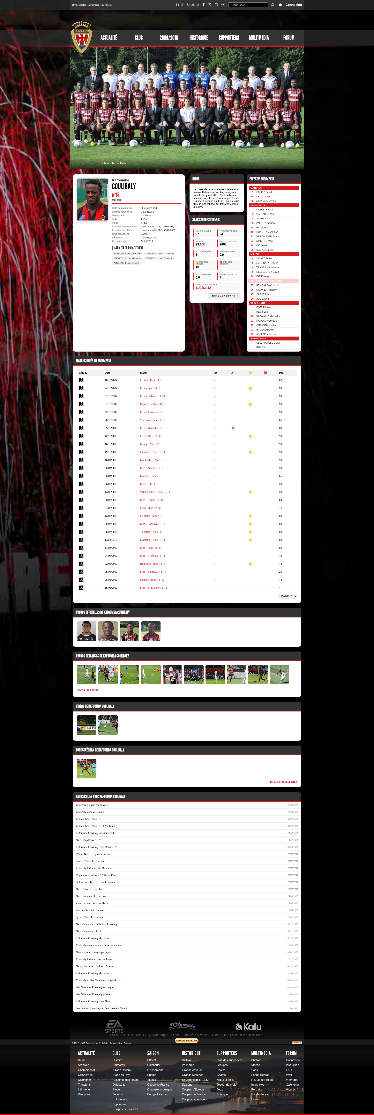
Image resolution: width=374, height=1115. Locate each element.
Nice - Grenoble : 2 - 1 (152, 555)
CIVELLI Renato (264, 209)
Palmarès (119, 1065)
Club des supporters (229, 1060)
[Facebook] (204, 4)
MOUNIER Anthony (266, 289)
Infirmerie (84, 1089)
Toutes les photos (87, 689)
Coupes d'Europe (193, 1089)
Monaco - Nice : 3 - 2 (152, 476)
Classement (85, 1074)
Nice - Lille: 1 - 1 (149, 484)
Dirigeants (119, 1084)
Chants (221, 1074)
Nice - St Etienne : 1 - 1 (153, 587)
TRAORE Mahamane (267, 267)
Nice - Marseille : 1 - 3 (152, 428)
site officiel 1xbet (251, 1035)
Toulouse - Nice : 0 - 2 (152, 531)
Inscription (292, 1065)
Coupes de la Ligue (194, 1099)
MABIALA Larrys (264, 250)
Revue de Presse (262, 1079)
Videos (151, 1079)
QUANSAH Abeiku (266, 325)
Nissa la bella (225, 1079)
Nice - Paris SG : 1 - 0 (152, 523)
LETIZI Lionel (263, 196)
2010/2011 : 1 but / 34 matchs (127, 258)
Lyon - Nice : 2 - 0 (150, 507)
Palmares (188, 1065)
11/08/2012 (203, 287)
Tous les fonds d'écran (283, 781)
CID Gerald (262, 245)
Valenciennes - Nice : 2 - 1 (155, 492)
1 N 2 (179, 4)
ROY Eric (261, 347)
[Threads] (223, 5)
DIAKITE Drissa (264, 241)
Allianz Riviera (122, 1070)
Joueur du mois (226, 1084)
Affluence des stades (126, 1079)
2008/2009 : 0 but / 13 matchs (128, 253)
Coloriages (160, 1035)
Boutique (193, 4)
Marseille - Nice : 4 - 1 (152, 539)
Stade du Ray (121, 1074)
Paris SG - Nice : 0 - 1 (152, 404)
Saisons (187, 1084)
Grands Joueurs (192, 1070)
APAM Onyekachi (265, 218)
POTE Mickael (263, 307)
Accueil (78, 163)
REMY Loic (262, 311)
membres (292, 1079)
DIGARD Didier (264, 258)
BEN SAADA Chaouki (267, 285)
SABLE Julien (263, 294)
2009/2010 (169, 37)
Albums (291, 1089)
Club (139, 37)
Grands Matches (192, 1074)
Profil (289, 1074)
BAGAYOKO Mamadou (268, 316)
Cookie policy (116, 1043)
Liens (254, 1099)
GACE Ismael (263, 227)
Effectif (151, 1060)
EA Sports (114, 1026)
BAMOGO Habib (265, 329)
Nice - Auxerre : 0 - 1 (152, 468)
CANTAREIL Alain (265, 214)
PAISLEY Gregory (265, 223)
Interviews (257, 1084)
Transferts (84, 1084)
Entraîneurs (120, 1099)
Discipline (84, 1094)
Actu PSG (143, 1035)
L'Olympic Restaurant (182, 1026)
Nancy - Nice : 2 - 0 (151, 444)
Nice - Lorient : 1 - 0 (151, 500)
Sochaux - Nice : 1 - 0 (152, 420)
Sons (254, 1070)
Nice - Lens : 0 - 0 (150, 547)
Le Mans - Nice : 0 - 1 (152, 515)
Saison (153, 1053)
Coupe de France (158, 1084)
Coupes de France (194, 1094)
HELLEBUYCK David (267, 272)
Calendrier (84, 1079)
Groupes (222, 1065)
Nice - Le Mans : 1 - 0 (152, 396)
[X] (210, 5)
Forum (289, 37)
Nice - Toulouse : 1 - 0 (152, 412)
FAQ (289, 1070)
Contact (127, 1043)
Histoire (117, 1060)
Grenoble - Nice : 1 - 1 (152, 452)
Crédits (105, 1043)
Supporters (229, 37)
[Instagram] (216, 4)
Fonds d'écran (260, 1074)
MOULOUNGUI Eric (266, 320)
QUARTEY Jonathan (267, 232)
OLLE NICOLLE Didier (268, 342)
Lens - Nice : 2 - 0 (150, 436)
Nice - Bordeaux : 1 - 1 (153, 571)
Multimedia (259, 37)
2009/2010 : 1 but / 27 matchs (160, 253)
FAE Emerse (262, 276)
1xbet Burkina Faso (223, 1035)
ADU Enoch (262, 298)
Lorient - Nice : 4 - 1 (151, 380)
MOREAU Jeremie (266, 201)
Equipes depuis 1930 (126, 1109)
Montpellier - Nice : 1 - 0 (153, 460)
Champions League (159, 1089)
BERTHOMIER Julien (267, 236)
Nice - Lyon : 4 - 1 (150, 388)
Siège (116, 1089)
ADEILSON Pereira (266, 334)
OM (130, 1035)
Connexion (294, 4)
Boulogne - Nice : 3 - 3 (153, 563)
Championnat (86, 1070)
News (81, 1060)
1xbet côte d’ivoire (194, 1035)
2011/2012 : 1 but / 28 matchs (160, 258)
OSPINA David (264, 192)
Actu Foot (118, 1035)
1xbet (175, 1035)
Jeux (220, 1089)
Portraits (256, 1089)
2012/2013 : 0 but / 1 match (126, 263)
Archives (83, 1065)
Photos (151, 1074)
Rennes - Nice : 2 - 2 (152, 579)
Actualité (109, 37)
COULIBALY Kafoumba (269, 281)
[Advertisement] (233, 19)
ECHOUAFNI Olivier (267, 263)
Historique (199, 37)
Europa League (157, 1094)
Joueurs (96, 163)
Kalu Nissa (248, 1026)
